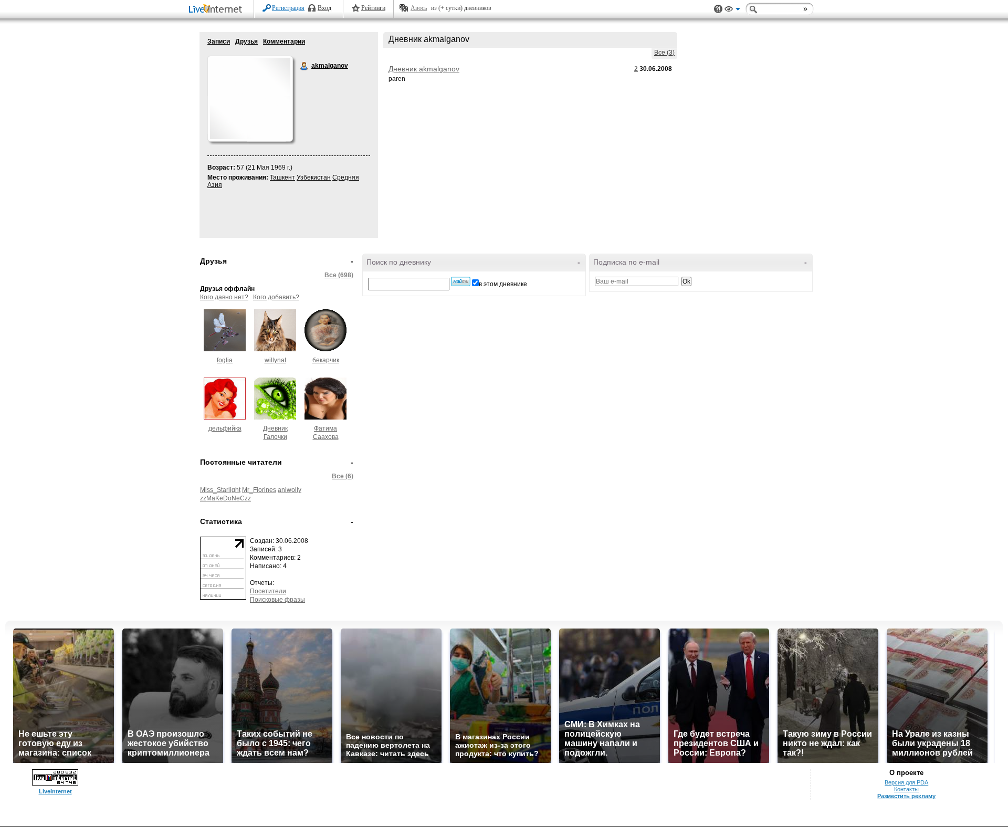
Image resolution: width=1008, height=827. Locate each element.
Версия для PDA (906, 782)
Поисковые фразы (277, 599)
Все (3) (664, 52)
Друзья (246, 41)
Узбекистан (314, 177)
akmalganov (304, 66)
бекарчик (325, 360)
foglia (225, 360)
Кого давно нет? (224, 297)
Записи (218, 41)
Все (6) (342, 476)
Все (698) (338, 275)
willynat (275, 360)
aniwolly (289, 490)
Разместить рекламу (906, 796)
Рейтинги (373, 8)
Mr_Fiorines (259, 490)
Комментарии (284, 41)
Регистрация (288, 8)
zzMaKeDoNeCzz (225, 498)
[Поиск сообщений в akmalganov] (460, 281)
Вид (732, 10)
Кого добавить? (276, 297)
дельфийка (225, 428)
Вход (324, 8)
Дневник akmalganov (423, 69)
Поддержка (718, 9)
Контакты (906, 789)
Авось (419, 8)
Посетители (268, 591)
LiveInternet (217, 9)
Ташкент (282, 177)
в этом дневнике (503, 284)
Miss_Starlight (220, 490)
